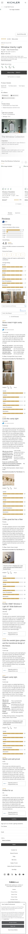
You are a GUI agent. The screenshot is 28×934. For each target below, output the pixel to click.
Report (15, 387)
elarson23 (4, 327)
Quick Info (3, 86)
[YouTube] (23, 874)
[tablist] (14, 213)
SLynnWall (5, 421)
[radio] (2, 66)
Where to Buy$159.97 (14, 72)
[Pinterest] (19, 874)
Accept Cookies (13, 922)
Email (2, 832)
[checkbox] (2, 66)
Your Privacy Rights (13, 929)
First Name (4, 826)
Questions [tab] (17, 213)
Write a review (15, 38)
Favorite (11, 76)
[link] (10, 243)
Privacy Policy (14, 892)
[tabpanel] (14, 519)
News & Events (14, 853)
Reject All (13, 926)
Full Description (12, 86)
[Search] (25, 3)
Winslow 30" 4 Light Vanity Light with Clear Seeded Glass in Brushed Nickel (13, 567)
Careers (14, 889)
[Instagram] (4, 874)
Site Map (14, 869)
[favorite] (20, 167)
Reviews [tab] (10, 213)
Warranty (14, 859)
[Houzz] (16, 874)
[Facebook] (8, 874)
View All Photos (22, 35)
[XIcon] (12, 874)
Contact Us (14, 850)
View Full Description (6, 60)
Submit (14, 844)
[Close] (24, 904)
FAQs (14, 856)
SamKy (4, 679)
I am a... (3, 838)
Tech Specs (22, 86)
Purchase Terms (14, 899)
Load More (14, 818)
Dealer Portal (14, 863)
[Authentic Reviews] (5, 222)
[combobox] (25, 3)
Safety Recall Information (14, 866)
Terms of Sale (14, 897)
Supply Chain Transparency (14, 902)
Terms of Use (14, 894)
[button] (4, 255)
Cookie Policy (6, 919)
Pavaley (4, 521)
